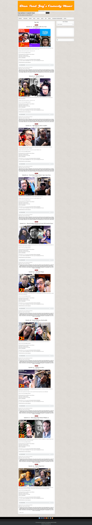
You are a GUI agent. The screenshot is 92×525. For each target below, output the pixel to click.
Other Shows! (25, 18)
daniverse (50, 70)
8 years (26, 69)
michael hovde (38, 71)
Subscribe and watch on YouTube (24, 56)
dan (21, 70)
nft (43, 71)
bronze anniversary (47, 69)
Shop (46, 18)
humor (44, 120)
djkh (26, 120)
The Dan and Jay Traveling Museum (57, 18)
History (65, 18)
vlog (48, 72)
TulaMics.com (38, 149)
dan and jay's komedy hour (40, 70)
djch (22, 120)
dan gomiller (47, 70)
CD (50, 69)
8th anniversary (30, 69)
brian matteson (41, 69)
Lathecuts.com (32, 100)
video (47, 72)
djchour (24, 120)
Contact (38, 18)
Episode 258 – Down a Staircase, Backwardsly (36, 320)
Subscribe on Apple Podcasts (23, 55)
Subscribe (20, 18)
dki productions (31, 120)
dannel (53, 70)
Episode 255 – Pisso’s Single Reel (36, 466)
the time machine (39, 72)
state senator (30, 72)
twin (42, 72)
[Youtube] (45, 518)
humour (46, 120)
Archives (30, 18)
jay (19, 71)
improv (49, 120)
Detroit (20, 120)
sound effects (26, 72)
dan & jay (24, 70)
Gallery (42, 18)
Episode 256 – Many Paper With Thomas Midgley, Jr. (36, 417)
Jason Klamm (32, 54)
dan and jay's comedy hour (33, 70)
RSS (29, 68)
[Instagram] (43, 518)
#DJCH (29, 52)
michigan (41, 71)
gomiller (38, 120)
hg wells (41, 120)
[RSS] (52, 518)
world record (52, 72)
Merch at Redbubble (22, 57)
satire (50, 71)
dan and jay (27, 70)
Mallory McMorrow (33, 71)
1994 (24, 69)
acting (34, 69)
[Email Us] (50, 518)
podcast (48, 71)
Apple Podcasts (25, 68)
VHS (45, 72)
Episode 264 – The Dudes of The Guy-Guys (36, 26)
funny (36, 120)
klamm (24, 71)
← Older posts (21, 512)
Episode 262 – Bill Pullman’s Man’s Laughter (36, 125)
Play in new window (25, 67)
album (36, 69)
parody (45, 71)
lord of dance (28, 71)
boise (38, 69)
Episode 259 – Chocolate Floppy (36, 271)
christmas (52, 264)
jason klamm (52, 120)
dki (27, 120)
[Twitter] (39, 518)
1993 (22, 69)
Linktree (49, 18)
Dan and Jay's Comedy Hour (26, 13)
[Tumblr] (48, 518)
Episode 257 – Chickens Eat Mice (36, 367)
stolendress (35, 72)
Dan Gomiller (26, 54)
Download (30, 67)
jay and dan (21, 71)
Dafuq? (34, 18)
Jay (33, 77)
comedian (52, 69)
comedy (20, 70)
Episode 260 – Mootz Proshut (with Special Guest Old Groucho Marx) (36, 223)
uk (51, 267)
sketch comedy (21, 72)
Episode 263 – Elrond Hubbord (36, 76)
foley (34, 120)
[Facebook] (41, 518)
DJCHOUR (22, 52)
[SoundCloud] (46, 518)
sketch (53, 71)
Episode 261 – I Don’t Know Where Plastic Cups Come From (36, 175)
